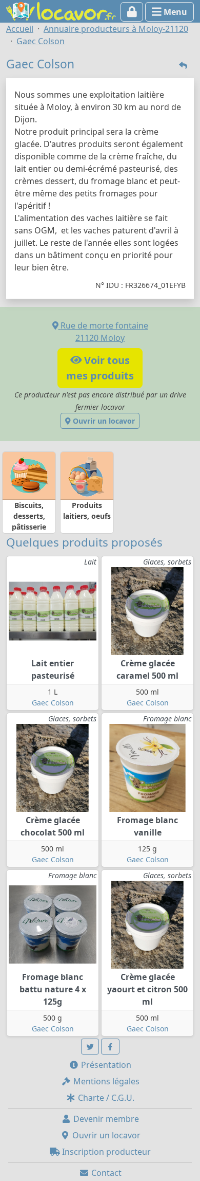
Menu (174, 11)
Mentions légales (105, 1081)
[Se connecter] (132, 12)
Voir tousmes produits (100, 368)
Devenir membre (105, 1118)
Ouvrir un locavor (103, 421)
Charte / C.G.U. (105, 1097)
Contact (105, 1172)
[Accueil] (61, 10)
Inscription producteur (105, 1151)
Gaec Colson (53, 702)
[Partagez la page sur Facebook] (110, 1047)
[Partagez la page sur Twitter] (90, 1047)
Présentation (105, 1064)
